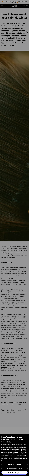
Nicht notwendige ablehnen (14, 468)
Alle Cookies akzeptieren (14, 472)
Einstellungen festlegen (14, 464)
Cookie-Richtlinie (23, 458)
